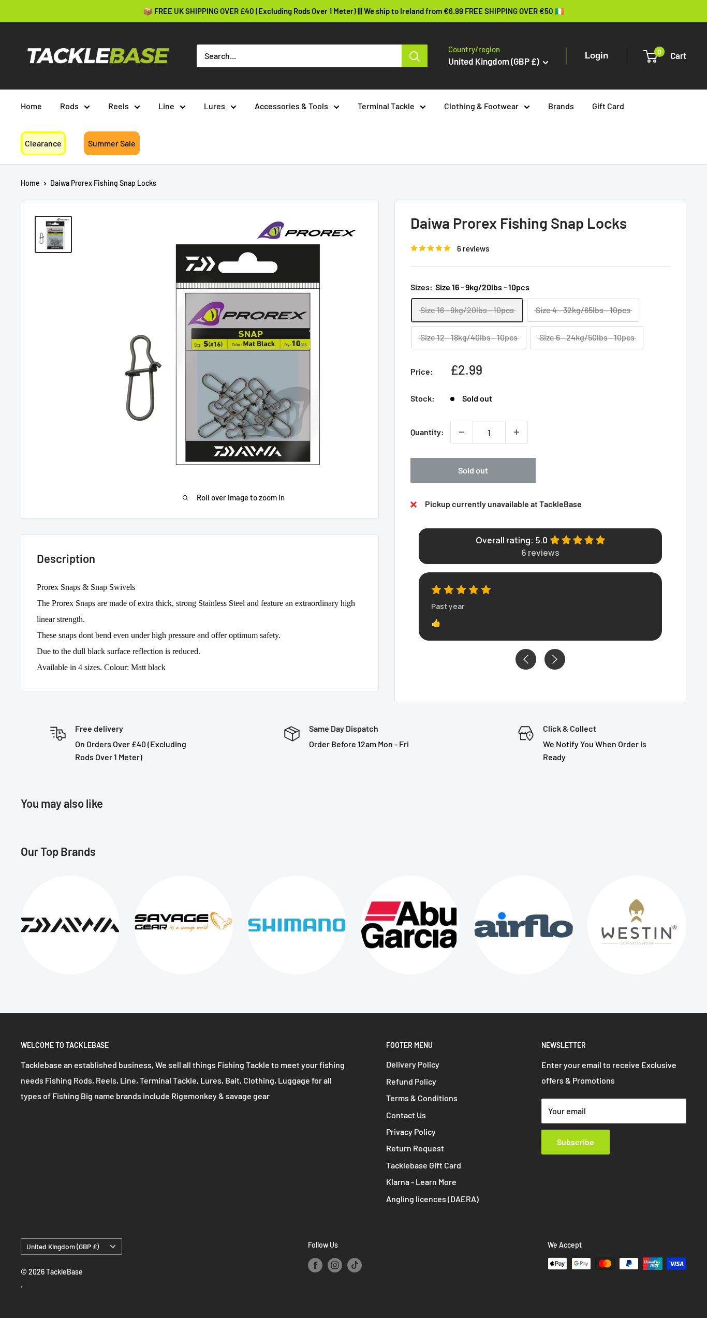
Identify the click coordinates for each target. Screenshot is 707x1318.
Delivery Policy (412, 1064)
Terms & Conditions (422, 1098)
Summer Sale (112, 143)
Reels (118, 106)
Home (31, 106)
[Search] (415, 56)
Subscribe (575, 1142)
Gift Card (608, 106)
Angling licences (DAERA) (432, 1199)
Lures (214, 106)
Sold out (473, 470)
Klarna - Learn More (421, 1182)
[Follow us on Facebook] (315, 1264)
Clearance (43, 143)
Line (166, 106)
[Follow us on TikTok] (354, 1264)
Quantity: (427, 432)
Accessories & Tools (291, 106)
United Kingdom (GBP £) (62, 1246)
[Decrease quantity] (462, 432)
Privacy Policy (411, 1131)
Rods (69, 106)
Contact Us (406, 1115)
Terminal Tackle (386, 106)
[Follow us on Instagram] (335, 1264)
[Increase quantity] (516, 432)
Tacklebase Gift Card (423, 1165)
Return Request (415, 1148)
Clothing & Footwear (481, 106)
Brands (561, 106)
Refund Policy (411, 1081)
